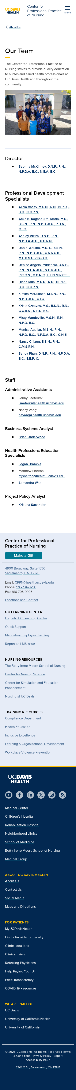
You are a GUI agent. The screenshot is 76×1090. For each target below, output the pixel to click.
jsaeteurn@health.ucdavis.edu (41, 403)
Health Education (17, 726)
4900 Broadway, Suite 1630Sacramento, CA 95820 (25, 570)
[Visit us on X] (39, 795)
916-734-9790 (26, 587)
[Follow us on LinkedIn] (28, 795)
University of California (22, 1027)
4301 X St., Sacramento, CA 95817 (38, 1067)
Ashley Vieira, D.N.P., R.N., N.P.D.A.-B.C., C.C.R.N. (39, 238)
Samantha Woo (30, 482)
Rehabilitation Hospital (22, 825)
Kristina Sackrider (32, 504)
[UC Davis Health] (20, 779)
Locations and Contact (21, 599)
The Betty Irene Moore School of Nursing (35, 665)
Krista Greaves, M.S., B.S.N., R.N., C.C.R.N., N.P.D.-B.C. (44, 308)
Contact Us (13, 889)
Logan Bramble (30, 464)
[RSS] (61, 795)
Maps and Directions (20, 906)
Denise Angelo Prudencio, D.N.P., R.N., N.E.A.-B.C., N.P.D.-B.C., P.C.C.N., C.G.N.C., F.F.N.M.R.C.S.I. (44, 270)
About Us (14, 27)
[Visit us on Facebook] (17, 795)
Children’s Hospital (19, 816)
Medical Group (16, 859)
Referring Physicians (20, 962)
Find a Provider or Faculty (24, 937)
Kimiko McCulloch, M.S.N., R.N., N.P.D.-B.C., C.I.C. (42, 296)
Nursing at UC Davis (19, 696)
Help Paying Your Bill (20, 971)
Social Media (14, 898)
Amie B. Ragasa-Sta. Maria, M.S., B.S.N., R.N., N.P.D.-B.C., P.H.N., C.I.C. (43, 224)
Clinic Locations (17, 945)
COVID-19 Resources (20, 988)
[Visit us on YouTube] (8, 795)
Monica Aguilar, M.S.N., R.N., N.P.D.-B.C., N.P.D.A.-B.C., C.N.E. (43, 332)
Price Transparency (19, 979)
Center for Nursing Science (25, 674)
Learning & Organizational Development (34, 743)
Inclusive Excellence (20, 735)
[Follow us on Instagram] (50, 795)
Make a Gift (23, 555)
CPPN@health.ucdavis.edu (34, 582)
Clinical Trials (15, 954)
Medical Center (16, 807)
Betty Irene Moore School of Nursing (32, 850)
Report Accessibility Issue (44, 1058)
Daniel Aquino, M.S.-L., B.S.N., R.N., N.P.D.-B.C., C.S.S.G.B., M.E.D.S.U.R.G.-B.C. (41, 252)
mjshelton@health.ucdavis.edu (42, 475)
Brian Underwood (32, 436)
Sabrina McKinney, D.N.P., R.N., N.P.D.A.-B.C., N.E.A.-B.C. (42, 169)
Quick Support (15, 626)
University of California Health (27, 1018)
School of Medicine (19, 842)
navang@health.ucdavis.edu (40, 415)
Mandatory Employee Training (27, 635)
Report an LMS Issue (20, 643)
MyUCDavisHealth (18, 928)
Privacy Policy (42, 1056)
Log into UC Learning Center (26, 618)
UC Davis (12, 1010)
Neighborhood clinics (21, 833)
